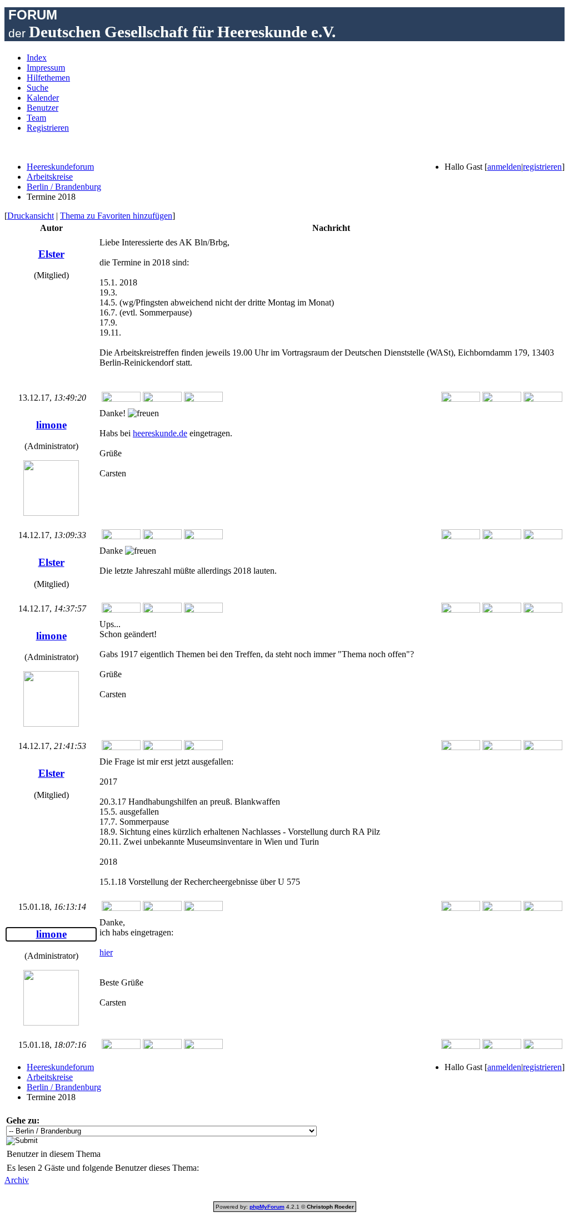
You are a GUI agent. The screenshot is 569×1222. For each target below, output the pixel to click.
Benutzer (42, 107)
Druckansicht (30, 215)
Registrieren (48, 127)
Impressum (46, 67)
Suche (37, 87)
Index (37, 57)
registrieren (542, 166)
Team (36, 117)
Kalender (43, 97)
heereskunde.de (160, 433)
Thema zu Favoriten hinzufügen (116, 215)
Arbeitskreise (50, 176)
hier (106, 952)
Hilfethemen (48, 77)
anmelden (504, 166)
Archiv (16, 1180)
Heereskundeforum (60, 166)
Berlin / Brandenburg (64, 186)
